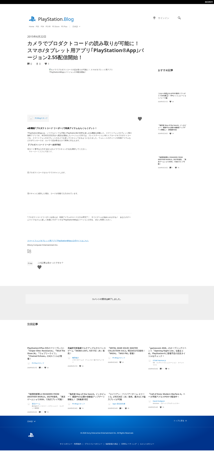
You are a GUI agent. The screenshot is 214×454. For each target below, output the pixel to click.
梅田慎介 (75, 358)
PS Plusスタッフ (38, 363)
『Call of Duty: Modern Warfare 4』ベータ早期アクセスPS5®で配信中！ (166, 395)
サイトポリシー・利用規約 (70, 444)
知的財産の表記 (112, 444)
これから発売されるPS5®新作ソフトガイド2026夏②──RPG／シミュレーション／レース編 (172, 95)
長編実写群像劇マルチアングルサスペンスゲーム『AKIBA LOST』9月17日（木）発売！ (87, 351)
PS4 (42, 26)
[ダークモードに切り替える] (154, 18)
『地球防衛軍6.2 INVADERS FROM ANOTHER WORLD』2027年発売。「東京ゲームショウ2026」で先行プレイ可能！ (172, 160)
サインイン (163, 17)
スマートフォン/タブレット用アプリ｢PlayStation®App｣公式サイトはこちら (58, 240)
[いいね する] (171, 102)
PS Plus (64, 26)
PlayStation (56, 19)
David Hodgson (159, 401)
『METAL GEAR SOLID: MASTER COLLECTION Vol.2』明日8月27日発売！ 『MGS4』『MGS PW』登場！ (126, 351)
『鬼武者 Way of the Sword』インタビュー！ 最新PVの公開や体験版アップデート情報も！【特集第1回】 (172, 127)
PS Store (55, 26)
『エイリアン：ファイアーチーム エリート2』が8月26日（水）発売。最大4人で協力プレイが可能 (127, 397)
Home (31, 26)
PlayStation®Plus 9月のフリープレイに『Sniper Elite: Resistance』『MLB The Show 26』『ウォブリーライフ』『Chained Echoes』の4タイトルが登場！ (46, 353)
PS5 (37, 26)
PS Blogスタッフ (41, 118)
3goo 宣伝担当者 (118, 404)
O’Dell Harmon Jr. (159, 360)
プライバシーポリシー (93, 444)
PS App (30, 263)
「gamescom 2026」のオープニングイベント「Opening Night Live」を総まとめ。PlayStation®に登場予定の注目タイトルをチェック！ (167, 352)
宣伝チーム (36, 404)
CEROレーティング (129, 444)
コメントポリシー (147, 444)
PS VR (48, 26)
